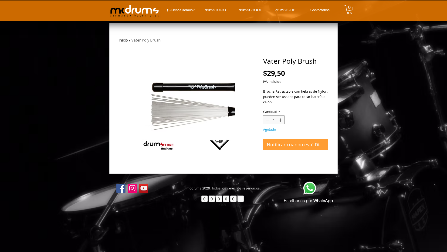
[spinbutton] (274, 120)
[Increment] (281, 120)
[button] (350, 9)
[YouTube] (143, 188)
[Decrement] (267, 120)
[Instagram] (132, 188)
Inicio (123, 40)
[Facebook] (120, 188)
